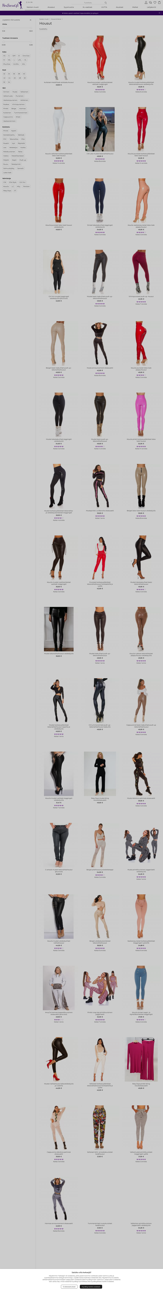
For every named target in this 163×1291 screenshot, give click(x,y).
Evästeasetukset (69, 1287)
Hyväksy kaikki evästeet (91, 1287)
